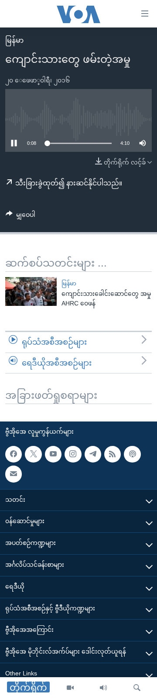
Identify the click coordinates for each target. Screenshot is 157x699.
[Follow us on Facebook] (13, 454)
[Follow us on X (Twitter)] (33, 454)
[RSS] (112, 454)
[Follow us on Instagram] (73, 454)
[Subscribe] (13, 474)
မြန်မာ (14, 40)
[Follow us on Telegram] (93, 454)
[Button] (20, 216)
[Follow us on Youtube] (53, 454)
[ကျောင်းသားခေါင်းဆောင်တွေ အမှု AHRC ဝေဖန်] (31, 291)
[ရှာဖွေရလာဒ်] (137, 688)
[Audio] (103, 688)
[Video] (70, 688)
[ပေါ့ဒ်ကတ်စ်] (132, 454)
